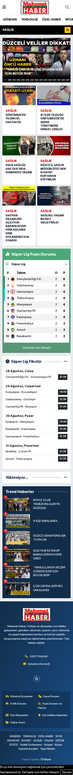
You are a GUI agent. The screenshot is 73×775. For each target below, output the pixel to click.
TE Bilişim (45, 759)
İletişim (48, 744)
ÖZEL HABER (51, 19)
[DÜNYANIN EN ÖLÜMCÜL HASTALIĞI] (19, 95)
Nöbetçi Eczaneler (21, 696)
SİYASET (26, 740)
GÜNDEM (10, 19)
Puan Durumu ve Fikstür (50, 705)
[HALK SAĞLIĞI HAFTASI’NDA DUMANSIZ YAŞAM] (19, 145)
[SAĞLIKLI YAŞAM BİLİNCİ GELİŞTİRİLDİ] (54, 196)
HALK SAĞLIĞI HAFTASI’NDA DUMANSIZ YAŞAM (19, 169)
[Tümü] (65, 477)
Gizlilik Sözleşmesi (31, 744)
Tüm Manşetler (19, 715)
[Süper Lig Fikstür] (65, 361)
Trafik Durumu (18, 703)
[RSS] (37, 679)
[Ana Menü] (4, 7)
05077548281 (39, 656)
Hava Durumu (51, 696)
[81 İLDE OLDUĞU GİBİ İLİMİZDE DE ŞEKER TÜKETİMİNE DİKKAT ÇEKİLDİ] (54, 95)
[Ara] (67, 7)
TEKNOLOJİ (29, 19)
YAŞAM (48, 740)
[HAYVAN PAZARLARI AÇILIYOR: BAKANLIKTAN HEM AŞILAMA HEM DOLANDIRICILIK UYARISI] (19, 196)
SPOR (58, 736)
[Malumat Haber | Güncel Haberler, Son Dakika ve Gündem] (35, 7)
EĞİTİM (60, 740)
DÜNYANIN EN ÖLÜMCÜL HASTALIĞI (16, 118)
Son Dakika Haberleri (54, 715)
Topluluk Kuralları (28, 748)
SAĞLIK (38, 740)
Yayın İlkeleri (47, 748)
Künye (58, 744)
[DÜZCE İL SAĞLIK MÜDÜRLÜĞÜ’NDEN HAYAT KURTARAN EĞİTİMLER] (54, 145)
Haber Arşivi (17, 722)
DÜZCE (13, 744)
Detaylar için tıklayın (37, 347)
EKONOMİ (13, 740)
